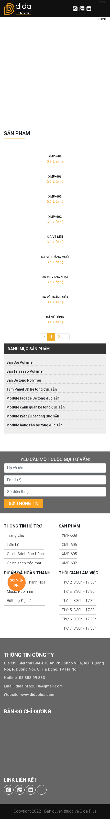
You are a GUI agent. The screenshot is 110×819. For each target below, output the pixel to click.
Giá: (49, 161)
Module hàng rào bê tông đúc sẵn (34, 425)
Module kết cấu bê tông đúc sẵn (32, 416)
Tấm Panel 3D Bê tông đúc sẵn (31, 389)
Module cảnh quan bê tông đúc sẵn (35, 407)
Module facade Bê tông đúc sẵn (32, 398)
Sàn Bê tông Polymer (23, 380)
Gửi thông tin (23, 503)
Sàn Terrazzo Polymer (25, 371)
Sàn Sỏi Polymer (20, 362)
